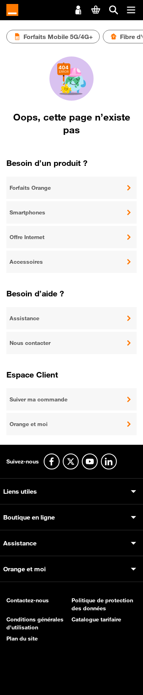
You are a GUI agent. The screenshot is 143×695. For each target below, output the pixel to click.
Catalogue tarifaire (96, 619)
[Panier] (95, 9)
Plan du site (22, 638)
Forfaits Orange (30, 187)
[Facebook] (52, 461)
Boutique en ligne (29, 517)
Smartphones (27, 212)
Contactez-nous (27, 600)
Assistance (24, 318)
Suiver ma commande (39, 399)
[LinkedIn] (109, 461)
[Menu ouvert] (131, 10)
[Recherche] (113, 10)
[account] (78, 9)
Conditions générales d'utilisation (35, 623)
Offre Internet (27, 237)
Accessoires (26, 261)
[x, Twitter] (71, 461)
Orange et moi (29, 424)
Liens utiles (20, 491)
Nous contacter (30, 343)
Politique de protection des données (102, 604)
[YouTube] (90, 461)
